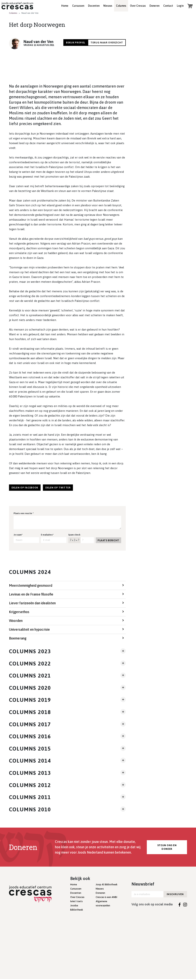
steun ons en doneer (167, 847)
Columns (121, 5)
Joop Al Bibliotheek (106, 884)
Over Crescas (138, 5)
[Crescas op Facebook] (180, 904)
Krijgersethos (19, 612)
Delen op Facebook (24, 487)
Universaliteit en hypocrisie (29, 629)
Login (180, 5)
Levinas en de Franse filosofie (31, 594)
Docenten (94, 5)
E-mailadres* (47, 535)
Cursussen (78, 5)
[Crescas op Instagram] (185, 904)
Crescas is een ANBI (106, 897)
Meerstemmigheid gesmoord (30, 585)
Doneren (154, 5)
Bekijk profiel (75, 42)
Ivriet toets (76, 901)
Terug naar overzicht (107, 42)
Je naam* (18, 535)
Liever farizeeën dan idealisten (32, 603)
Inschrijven (175, 894)
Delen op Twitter (57, 487)
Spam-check (74, 535)
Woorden (16, 621)
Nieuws (107, 5)
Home (64, 5)
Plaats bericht (108, 540)
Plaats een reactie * (24, 513)
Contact (168, 5)
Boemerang (17, 638)
